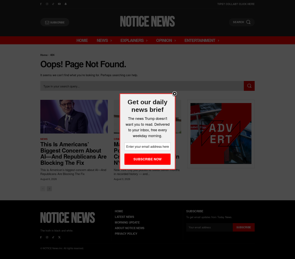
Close (175, 94)
